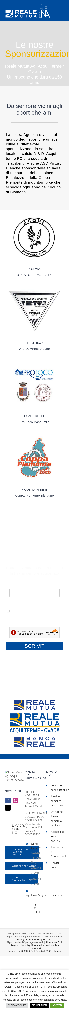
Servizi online (55, 865)
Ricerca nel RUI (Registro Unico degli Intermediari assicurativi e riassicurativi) (36, 945)
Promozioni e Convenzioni (57, 852)
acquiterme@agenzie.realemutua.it (45, 895)
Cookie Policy (33, 939)
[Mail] (8, 808)
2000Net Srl (27, 951)
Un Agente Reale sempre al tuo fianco (57, 818)
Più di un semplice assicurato (57, 801)
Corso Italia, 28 (36, 846)
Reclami (47, 939)
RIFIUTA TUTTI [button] (39, 1005)
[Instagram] (15, 800)
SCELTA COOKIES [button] (17, 1005)
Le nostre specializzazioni (57, 787)
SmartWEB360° (48, 951)
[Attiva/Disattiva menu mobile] (62, 7)
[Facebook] (8, 800)
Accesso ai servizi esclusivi (57, 836)
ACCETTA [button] (57, 1005)
